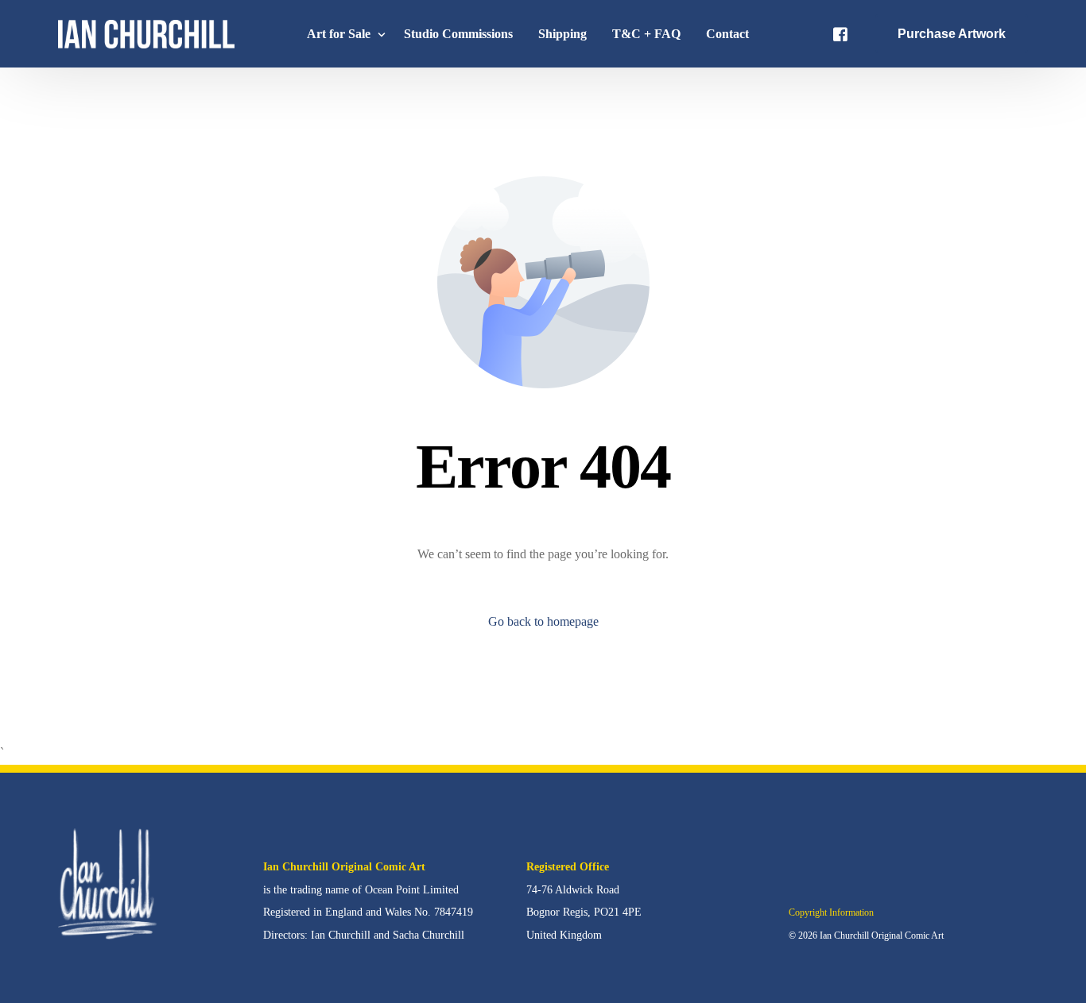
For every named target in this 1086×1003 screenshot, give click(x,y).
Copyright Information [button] (831, 912)
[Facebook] (840, 33)
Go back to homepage (543, 621)
